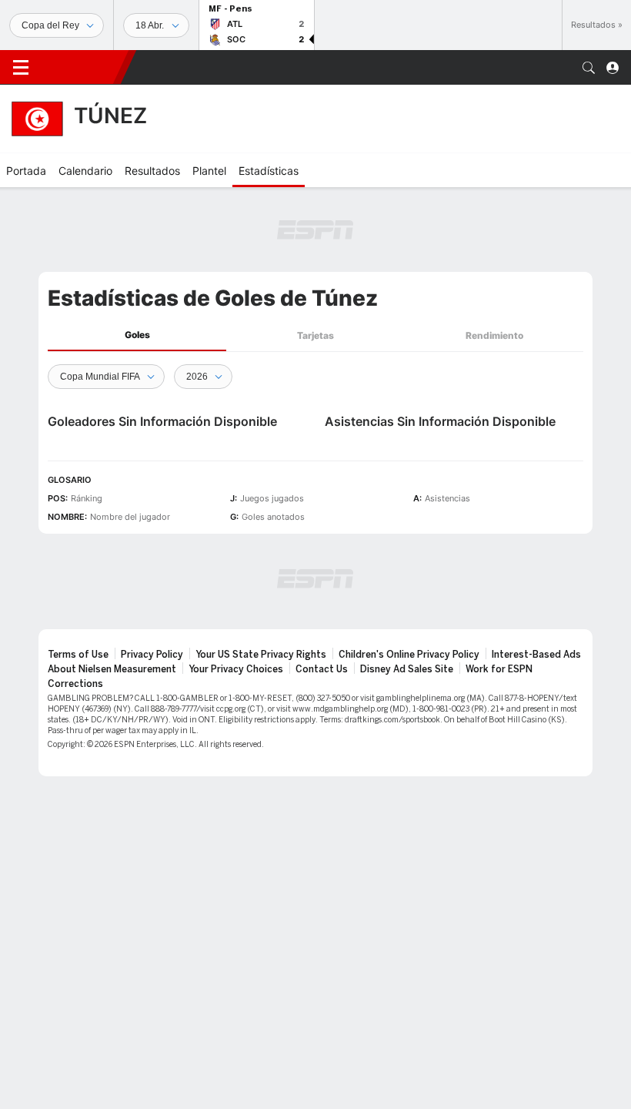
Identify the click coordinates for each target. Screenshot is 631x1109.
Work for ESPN (499, 669)
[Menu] (21, 68)
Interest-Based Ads (536, 654)
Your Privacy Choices (236, 669)
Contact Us (321, 669)
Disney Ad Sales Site (406, 669)
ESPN (81, 67)
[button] (589, 68)
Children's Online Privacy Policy (409, 654)
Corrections (75, 683)
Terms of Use (78, 654)
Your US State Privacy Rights (260, 654)
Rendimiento (494, 335)
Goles (137, 334)
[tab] (137, 335)
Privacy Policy (152, 654)
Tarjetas (315, 335)
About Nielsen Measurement (112, 669)
